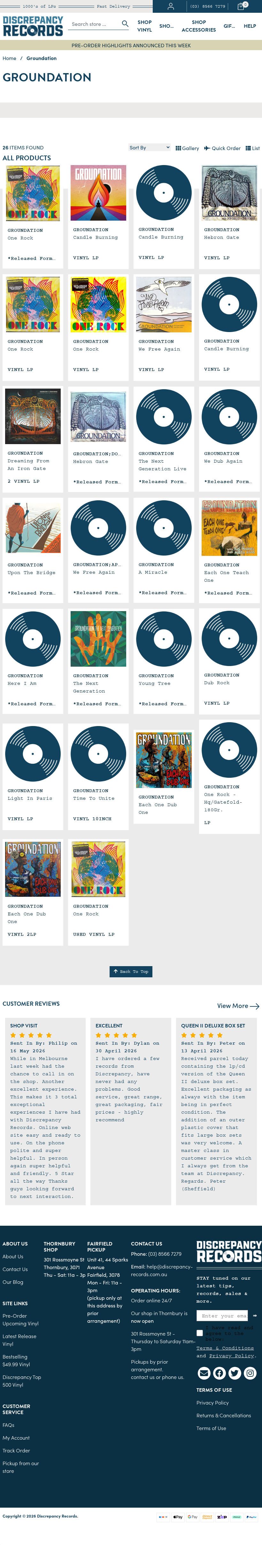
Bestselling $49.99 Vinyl (16, 1360)
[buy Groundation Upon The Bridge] (33, 528)
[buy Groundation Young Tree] (164, 639)
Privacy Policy (231, 1356)
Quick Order (226, 147)
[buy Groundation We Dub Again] (229, 417)
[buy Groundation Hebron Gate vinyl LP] (229, 193)
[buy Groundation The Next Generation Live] (164, 417)
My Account (16, 1437)
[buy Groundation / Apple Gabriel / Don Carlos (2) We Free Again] (98, 528)
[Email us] (204, 1373)
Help (250, 26)
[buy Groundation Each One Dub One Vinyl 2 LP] (164, 760)
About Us (13, 1256)
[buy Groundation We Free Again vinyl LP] (164, 304)
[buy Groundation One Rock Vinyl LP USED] (98, 869)
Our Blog (13, 1281)
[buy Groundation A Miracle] (164, 528)
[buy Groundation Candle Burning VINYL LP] (98, 193)
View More (233, 1005)
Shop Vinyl (144, 26)
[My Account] (171, 6)
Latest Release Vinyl (19, 1339)
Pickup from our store (21, 1466)
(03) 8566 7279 (207, 6)
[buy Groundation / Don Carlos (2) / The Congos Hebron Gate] (98, 417)
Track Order (16, 1450)
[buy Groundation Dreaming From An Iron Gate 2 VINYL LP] (33, 416)
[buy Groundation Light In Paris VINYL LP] (33, 754)
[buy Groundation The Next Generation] (98, 639)
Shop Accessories (199, 26)
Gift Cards (232, 26)
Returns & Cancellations (223, 1415)
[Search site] (123, 24)
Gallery (190, 147)
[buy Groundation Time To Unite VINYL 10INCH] (98, 754)
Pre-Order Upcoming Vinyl (21, 1319)
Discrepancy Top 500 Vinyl (22, 1380)
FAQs (8, 1424)
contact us (143, 1376)
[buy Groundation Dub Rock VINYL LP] (229, 638)
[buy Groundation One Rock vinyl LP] (98, 304)
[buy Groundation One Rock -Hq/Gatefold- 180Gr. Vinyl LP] (229, 750)
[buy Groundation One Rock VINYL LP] (33, 304)
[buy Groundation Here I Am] (33, 639)
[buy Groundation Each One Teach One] (229, 528)
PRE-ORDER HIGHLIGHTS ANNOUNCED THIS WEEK (131, 45)
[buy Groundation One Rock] (33, 193)
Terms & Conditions (225, 1348)
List (255, 147)
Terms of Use (211, 1427)
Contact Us (15, 1268)
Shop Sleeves (168, 26)
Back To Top (133, 971)
